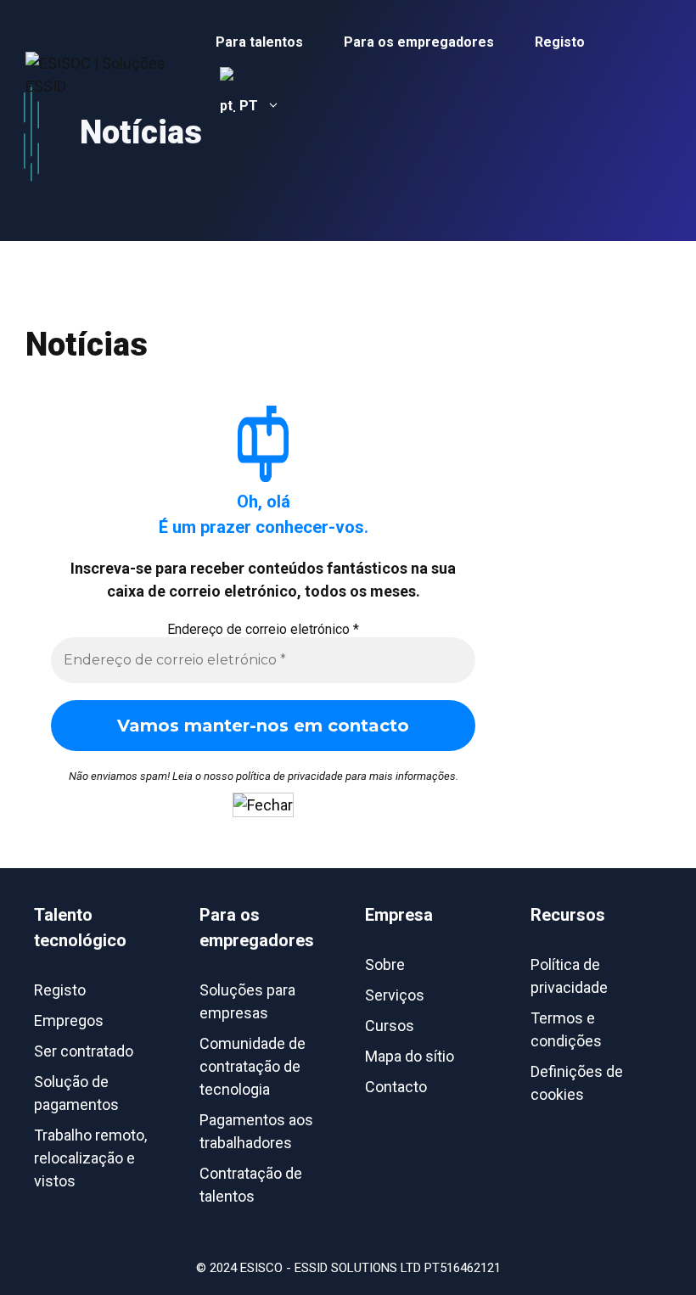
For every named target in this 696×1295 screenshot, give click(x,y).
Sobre (385, 964)
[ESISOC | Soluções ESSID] (110, 72)
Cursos (389, 1025)
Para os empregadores (419, 42)
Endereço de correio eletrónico (263, 629)
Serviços (394, 995)
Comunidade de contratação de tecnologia (252, 1066)
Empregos (69, 1020)
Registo (560, 42)
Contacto (396, 1087)
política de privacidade (289, 776)
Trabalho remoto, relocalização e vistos (90, 1158)
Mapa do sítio (409, 1056)
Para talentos (259, 42)
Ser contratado (83, 1051)
